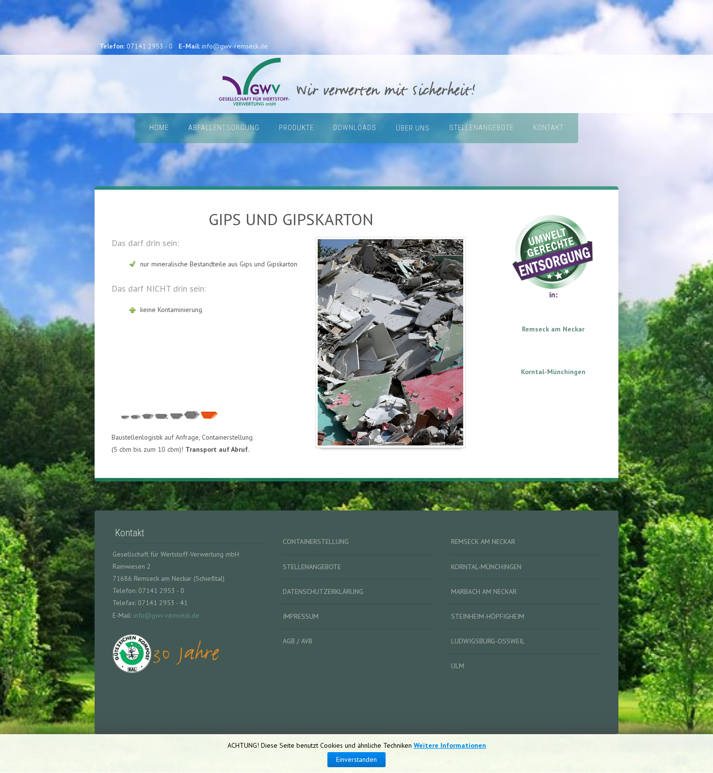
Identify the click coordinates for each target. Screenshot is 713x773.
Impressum (301, 616)
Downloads (354, 127)
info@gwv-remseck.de (166, 615)
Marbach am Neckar (484, 591)
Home (159, 127)
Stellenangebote (481, 127)
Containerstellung (316, 541)
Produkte (296, 127)
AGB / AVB (297, 641)
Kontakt (548, 127)
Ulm (457, 665)
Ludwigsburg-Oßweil (488, 641)
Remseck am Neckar (553, 329)
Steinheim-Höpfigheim (487, 616)
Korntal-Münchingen (553, 371)
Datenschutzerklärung (323, 591)
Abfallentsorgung (223, 127)
